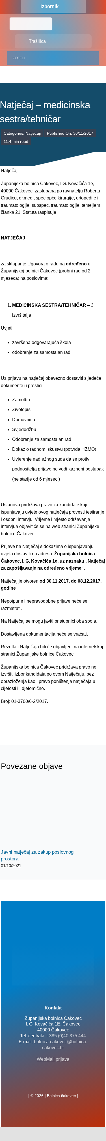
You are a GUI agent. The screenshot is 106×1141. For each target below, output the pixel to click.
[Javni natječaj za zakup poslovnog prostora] (43, 813)
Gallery (48, 813)
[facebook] (44, 1083)
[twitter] (53, 1083)
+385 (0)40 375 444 (66, 1035)
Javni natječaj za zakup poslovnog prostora (38, 813)
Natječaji (33, 133)
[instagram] (62, 1083)
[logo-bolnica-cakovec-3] (29, 718)
